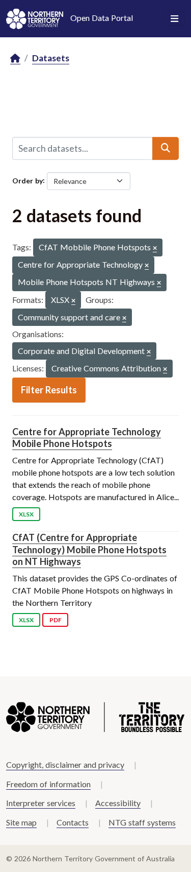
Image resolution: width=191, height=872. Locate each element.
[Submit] (165, 148)
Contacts (73, 822)
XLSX (26, 514)
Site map (21, 822)
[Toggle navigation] (174, 19)
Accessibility (118, 803)
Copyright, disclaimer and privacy (65, 764)
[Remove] (155, 248)
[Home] (15, 58)
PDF (55, 620)
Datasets (50, 58)
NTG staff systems (142, 822)
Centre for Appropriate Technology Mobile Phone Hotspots (86, 437)
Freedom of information (48, 784)
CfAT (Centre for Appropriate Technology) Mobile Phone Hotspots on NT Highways (89, 549)
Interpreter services (40, 803)
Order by (27, 180)
